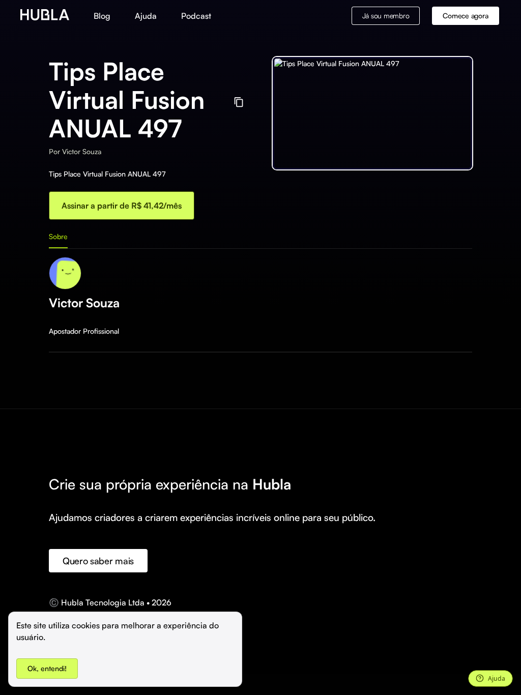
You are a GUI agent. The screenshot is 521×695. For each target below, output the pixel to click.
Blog (102, 16)
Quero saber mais (98, 560)
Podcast (196, 16)
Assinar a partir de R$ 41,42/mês (122, 205)
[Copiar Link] (238, 102)
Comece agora (465, 15)
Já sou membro (386, 15)
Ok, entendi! (47, 668)
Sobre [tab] (58, 236)
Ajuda (146, 16)
